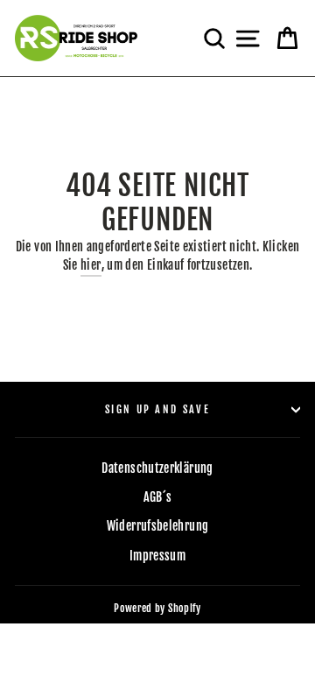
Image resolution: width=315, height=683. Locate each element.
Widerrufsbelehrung (158, 526)
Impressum (158, 555)
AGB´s (158, 497)
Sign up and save (157, 409)
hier (90, 265)
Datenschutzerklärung (157, 468)
